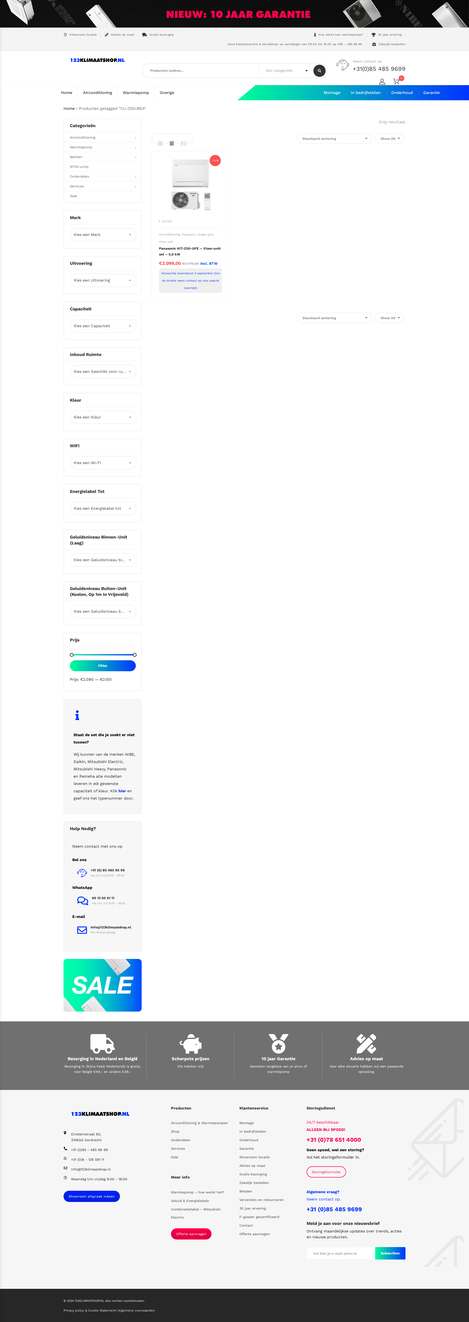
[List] (184, 143)
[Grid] (160, 143)
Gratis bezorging (161, 34)
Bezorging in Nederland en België (103, 1058)
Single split (205, 234)
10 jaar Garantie (278, 1058)
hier (122, 791)
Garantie (431, 92)
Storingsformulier (326, 1172)
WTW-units (79, 167)
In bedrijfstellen (366, 92)
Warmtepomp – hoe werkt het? (197, 1192)
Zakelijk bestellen (392, 44)
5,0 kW (167, 221)
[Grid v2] (172, 143)
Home (66, 92)
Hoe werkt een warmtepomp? (341, 34)
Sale (73, 196)
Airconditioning (97, 92)
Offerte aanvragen (191, 1234)
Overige (167, 92)
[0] (399, 82)
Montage (332, 92)
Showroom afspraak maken (92, 1196)
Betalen (245, 1191)
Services (77, 186)
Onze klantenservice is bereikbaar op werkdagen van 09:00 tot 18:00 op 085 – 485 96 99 (294, 44)
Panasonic (189, 234)
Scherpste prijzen (190, 1058)
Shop (175, 1131)
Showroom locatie (83, 34)
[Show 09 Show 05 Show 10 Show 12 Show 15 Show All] (389, 138)
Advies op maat (122, 34)
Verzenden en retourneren (261, 1200)
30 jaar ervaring (390, 34)
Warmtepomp (136, 92)
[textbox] (103, 234)
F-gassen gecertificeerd (259, 1217)
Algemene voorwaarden (136, 1310)
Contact (246, 1225)
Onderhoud (402, 92)
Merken (76, 157)
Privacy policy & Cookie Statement (90, 1310)
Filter (102, 666)
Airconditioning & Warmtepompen (199, 1123)
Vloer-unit (166, 242)
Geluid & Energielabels (190, 1201)
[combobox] (103, 234)
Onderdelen (79, 176)
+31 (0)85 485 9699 (334, 1209)
